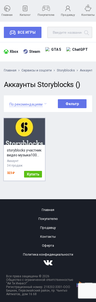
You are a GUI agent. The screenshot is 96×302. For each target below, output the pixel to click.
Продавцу (68, 15)
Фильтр (72, 104)
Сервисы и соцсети (37, 70)
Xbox (14, 51)
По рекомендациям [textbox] (25, 104)
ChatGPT (80, 49)
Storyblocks (66, 70)
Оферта (48, 245)
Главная (7, 15)
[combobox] (25, 103)
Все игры (27, 32)
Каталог (25, 15)
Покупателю (46, 15)
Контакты (88, 15)
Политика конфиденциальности (48, 254)
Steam (34, 51)
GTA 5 (56, 49)
